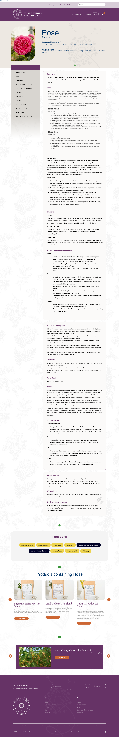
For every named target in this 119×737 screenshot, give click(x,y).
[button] (97, 686)
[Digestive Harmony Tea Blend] (28, 590)
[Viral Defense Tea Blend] (59, 590)
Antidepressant (43, 545)
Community (88, 14)
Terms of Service (82, 731)
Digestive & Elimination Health (88, 545)
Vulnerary (86, 551)
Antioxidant (57, 545)
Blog (73, 14)
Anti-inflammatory (27, 545)
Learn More (21, 618)
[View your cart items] (103, 14)
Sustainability (81, 705)
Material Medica (50, 705)
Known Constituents (23, 84)
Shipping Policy (59, 731)
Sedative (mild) (72, 551)
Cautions (19, 80)
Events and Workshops (85, 710)
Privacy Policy (51, 731)
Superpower (20, 72)
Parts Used (20, 96)
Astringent (70, 545)
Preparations (21, 104)
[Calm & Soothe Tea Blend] (91, 590)
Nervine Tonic (57, 551)
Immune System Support (39, 551)
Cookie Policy (74, 731)
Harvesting (20, 100)
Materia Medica (79, 14)
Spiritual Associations (24, 116)
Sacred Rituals (21, 108)
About (79, 702)
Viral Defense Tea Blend (58, 603)
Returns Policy (67, 731)
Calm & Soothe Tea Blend (87, 605)
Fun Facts (19, 92)
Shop (95, 14)
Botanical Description (24, 88)
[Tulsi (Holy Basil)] (35, 657)
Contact (80, 712)
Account (48, 712)
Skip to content (4, 1)
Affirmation (20, 112)
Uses (17, 76)
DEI (78, 707)
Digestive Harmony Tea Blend (27, 605)
